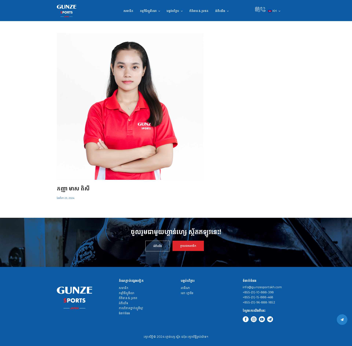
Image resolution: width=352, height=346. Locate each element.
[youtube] (262, 319)
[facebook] (246, 319)
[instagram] (254, 319)
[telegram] (270, 319)
